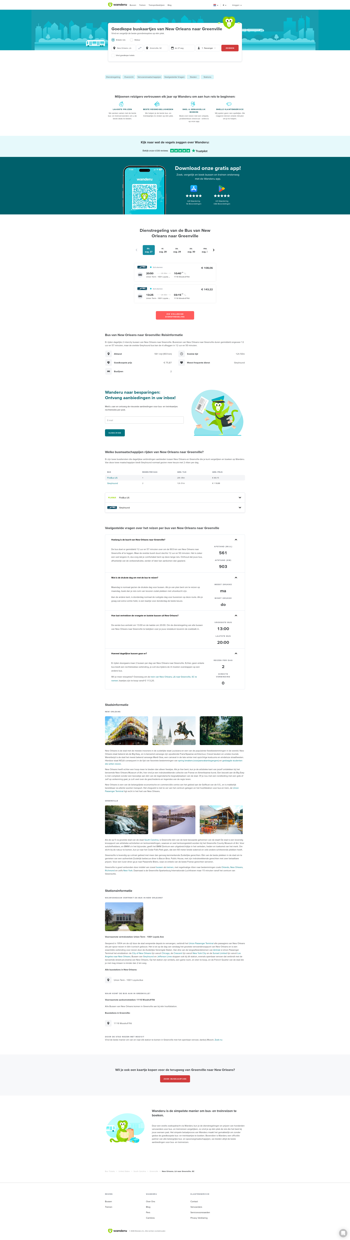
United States (124, 1171)
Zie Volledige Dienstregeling (175, 315)
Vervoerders (196, 1207)
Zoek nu (218, 1039)
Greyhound (112, 483)
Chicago (166, 953)
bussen (159, 867)
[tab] (120, 41)
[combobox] (123, 48)
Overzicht (129, 77)
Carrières (150, 1218)
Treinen (142, 5)
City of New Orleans (141, 953)
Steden (193, 77)
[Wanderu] (117, 5)
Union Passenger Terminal (201, 943)
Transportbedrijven (157, 5)
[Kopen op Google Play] (222, 188)
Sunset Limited (220, 953)
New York (127, 870)
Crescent (178, 953)
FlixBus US (112, 478)
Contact (194, 1201)
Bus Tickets (110, 1171)
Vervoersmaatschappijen (149, 77)
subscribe (115, 433)
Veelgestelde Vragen (174, 77)
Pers (148, 1212)
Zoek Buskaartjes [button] (175, 1079)
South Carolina (151, 840)
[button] (216, 5)
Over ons (150, 1201)
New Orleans (236, 867)
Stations (207, 77)
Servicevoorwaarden (200, 1212)
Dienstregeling (113, 77)
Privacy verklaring (199, 1218)
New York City (199, 953)
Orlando (225, 867)
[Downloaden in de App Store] (194, 188)
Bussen (133, 5)
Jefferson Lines (164, 956)
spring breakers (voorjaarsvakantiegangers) (198, 760)
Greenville (154, 1171)
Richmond (110, 870)
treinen (170, 867)
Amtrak (216, 950)
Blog (169, 5)
